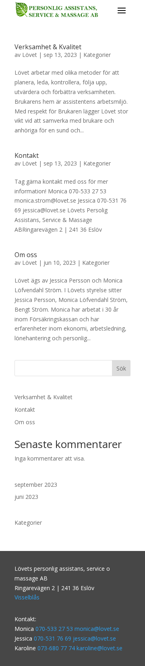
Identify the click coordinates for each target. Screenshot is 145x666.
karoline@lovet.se (99, 648)
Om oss (25, 254)
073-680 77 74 (56, 648)
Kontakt (26, 155)
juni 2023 (26, 497)
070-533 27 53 (54, 628)
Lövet (29, 55)
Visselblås (26, 597)
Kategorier (97, 55)
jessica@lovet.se (94, 638)
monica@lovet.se (97, 628)
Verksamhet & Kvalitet (47, 46)
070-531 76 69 (53, 638)
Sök (121, 368)
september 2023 (35, 484)
